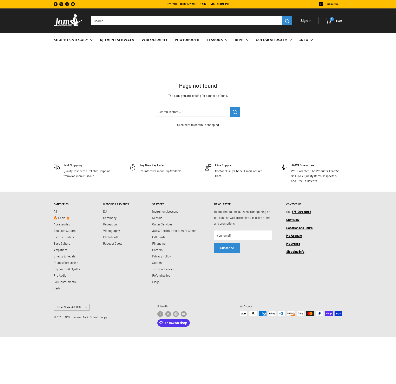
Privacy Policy (161, 256)
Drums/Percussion (66, 262)
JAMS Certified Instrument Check (174, 230)
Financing (159, 243)
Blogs (155, 282)
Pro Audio (60, 275)
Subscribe (332, 4)
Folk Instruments (65, 282)
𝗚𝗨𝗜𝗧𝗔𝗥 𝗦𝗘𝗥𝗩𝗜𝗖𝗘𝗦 (272, 39)
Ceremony (110, 218)
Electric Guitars (64, 237)
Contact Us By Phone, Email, (233, 171)
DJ (105, 211)
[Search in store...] (235, 112)
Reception (110, 224)
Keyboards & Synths (67, 269)
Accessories (62, 224)
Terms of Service (163, 269)
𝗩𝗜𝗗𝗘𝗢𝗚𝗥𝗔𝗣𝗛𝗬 (154, 39)
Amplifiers (60, 250)
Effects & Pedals (64, 256)
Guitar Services (162, 224)
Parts (57, 288)
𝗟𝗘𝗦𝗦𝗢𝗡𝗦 (215, 39)
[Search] (287, 20)
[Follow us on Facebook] (56, 4)
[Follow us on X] (61, 4)
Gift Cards (158, 237)
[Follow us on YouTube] (73, 4)
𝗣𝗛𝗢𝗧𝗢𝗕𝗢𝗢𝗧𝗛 (187, 39)
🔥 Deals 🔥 (62, 218)
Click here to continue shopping (198, 125)
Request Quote (113, 243)
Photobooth (111, 237)
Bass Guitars (62, 243)
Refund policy (161, 275)
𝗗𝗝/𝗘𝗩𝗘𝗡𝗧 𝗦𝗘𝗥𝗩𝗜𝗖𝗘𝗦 (117, 39)
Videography (111, 230)
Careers (157, 250)
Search (157, 262)
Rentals (157, 218)
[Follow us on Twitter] (168, 314)
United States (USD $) (68, 307)
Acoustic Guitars (64, 230)
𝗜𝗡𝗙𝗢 (303, 39)
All (55, 211)
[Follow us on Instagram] (67, 4)
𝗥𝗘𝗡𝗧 (239, 39)
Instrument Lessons (165, 211)
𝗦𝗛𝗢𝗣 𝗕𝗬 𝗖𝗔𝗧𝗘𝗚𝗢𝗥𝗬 (71, 39)
